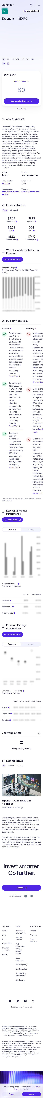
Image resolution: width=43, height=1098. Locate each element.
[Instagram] (33, 1000)
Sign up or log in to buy (20, 101)
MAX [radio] (32, 59)
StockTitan (14, 376)
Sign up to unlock (11, 259)
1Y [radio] (23, 59)
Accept (32, 1094)
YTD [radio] (18, 59)
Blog (4, 935)
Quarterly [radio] (12, 529)
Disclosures (20, 980)
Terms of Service (19, 938)
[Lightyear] (8, 4)
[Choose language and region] (31, 4)
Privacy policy (21, 965)
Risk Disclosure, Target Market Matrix (20, 949)
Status (5, 955)
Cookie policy (21, 969)
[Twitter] (17, 1000)
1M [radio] (13, 59)
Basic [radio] (5, 210)
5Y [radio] (27, 59)
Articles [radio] (11, 766)
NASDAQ (6, 183)
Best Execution (20, 959)
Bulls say (5, 329)
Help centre (6, 943)
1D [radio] (4, 59)
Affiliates (33, 935)
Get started (21, 888)
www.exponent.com (31, 191)
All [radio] (4, 766)
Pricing (5, 931)
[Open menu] (39, 5)
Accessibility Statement (21, 974)
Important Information (21, 932)
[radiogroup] (18, 59)
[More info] (39, 733)
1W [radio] (8, 59)
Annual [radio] (31, 529)
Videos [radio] (19, 766)
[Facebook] (10, 1000)
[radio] (4, 63)
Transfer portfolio (5, 949)
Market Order (20, 82)
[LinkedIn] (25, 1000)
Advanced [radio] (14, 210)
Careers (33, 931)
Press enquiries (33, 940)
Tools (4, 939)
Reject (11, 1094)
